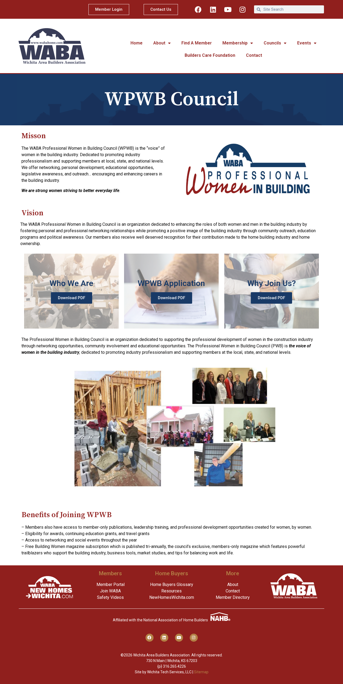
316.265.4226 (174, 666)
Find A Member (196, 43)
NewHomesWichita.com (171, 597)
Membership (235, 43)
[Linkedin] (213, 9)
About (159, 43)
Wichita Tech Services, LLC (169, 672)
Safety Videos (110, 597)
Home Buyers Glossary (171, 584)
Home (137, 43)
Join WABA (110, 590)
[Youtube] (227, 9)
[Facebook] (198, 9)
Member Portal (110, 584)
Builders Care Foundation (210, 55)
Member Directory (233, 597)
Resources (171, 590)
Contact (254, 55)
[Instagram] (242, 9)
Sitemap (201, 672)
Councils (272, 43)
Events (304, 43)
